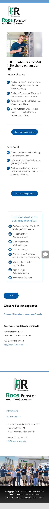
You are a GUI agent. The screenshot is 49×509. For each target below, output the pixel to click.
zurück (12, 295)
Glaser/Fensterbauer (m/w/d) (23, 314)
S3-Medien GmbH (32, 494)
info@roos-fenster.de (13, 344)
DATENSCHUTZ (13, 416)
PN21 (41, 497)
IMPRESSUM (12, 411)
